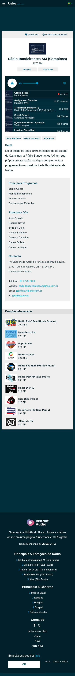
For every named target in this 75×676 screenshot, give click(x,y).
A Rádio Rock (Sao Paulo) (38, 564)
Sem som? (48, 70)
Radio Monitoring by (30, 543)
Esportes (49, 138)
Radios (16, 3)
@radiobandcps (20, 295)
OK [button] (24, 664)
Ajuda (37, 636)
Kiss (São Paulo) (38, 579)
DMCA (56, 661)
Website (27, 70)
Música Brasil (38, 592)
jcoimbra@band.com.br (29, 290)
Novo (37, 640)
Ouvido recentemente (56, 35)
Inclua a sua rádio (37, 631)
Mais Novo (37, 645)
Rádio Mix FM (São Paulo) (38, 574)
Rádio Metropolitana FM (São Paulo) (38, 560)
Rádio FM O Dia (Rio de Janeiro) (38, 569)
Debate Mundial (13, 138)
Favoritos (33, 35)
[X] (39, 625)
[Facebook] (34, 625)
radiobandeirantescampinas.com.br (38, 285)
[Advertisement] (37, 19)
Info (37, 655)
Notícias (38, 597)
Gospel (39, 607)
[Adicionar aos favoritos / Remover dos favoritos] (65, 84)
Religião (38, 602)
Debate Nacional (32, 138)
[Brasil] (70, 3)
